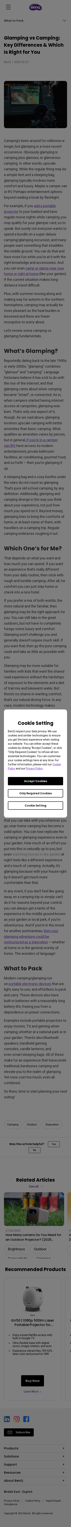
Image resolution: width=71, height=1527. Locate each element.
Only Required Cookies (35, 793)
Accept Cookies (35, 781)
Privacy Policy (34, 768)
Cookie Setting (35, 806)
